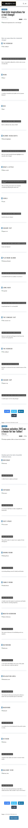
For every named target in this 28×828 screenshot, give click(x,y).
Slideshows (4, 9)
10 (13, 422)
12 (16, 422)
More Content (14, 818)
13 (17, 422)
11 (14, 422)
